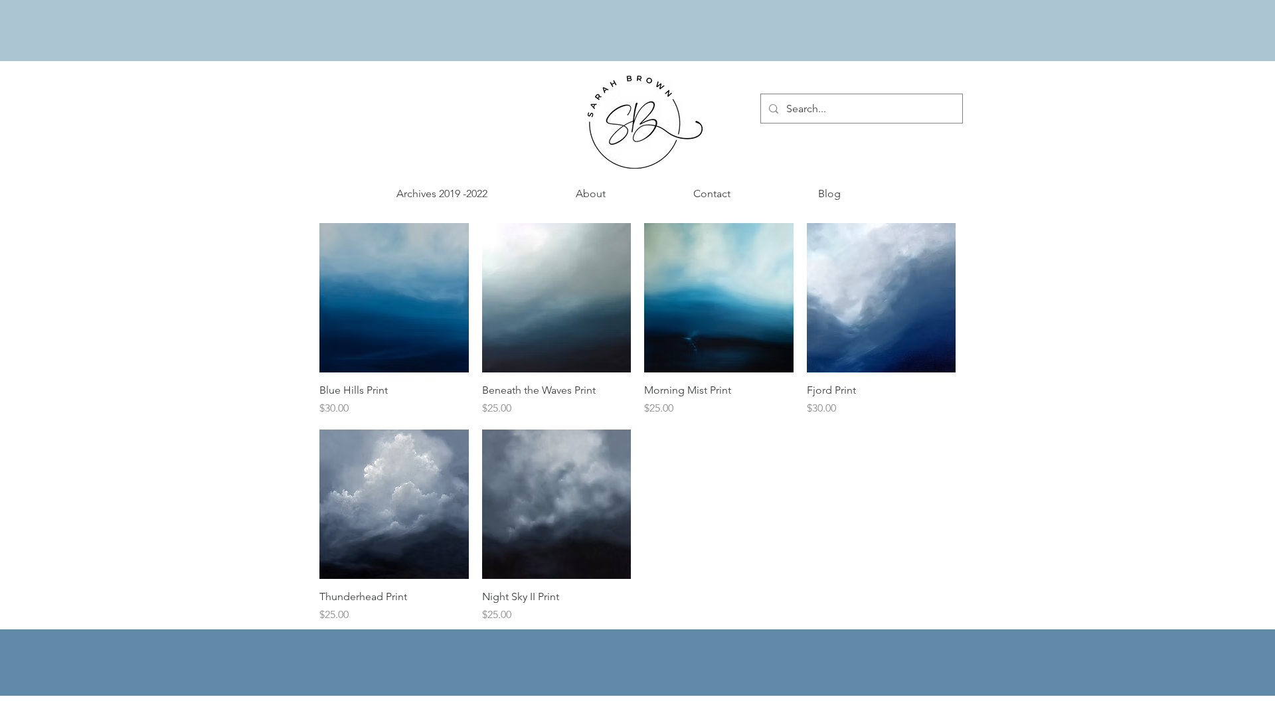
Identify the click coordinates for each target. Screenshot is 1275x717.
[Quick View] (394, 297)
